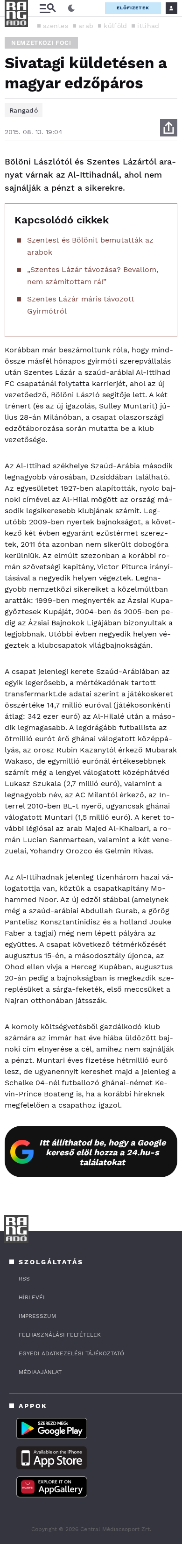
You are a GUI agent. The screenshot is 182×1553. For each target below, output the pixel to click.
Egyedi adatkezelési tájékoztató (71, 1353)
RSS (24, 1278)
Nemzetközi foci (41, 42)
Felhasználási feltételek (60, 1334)
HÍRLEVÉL (32, 1297)
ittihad (148, 25)
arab (85, 25)
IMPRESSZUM (37, 1316)
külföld (115, 25)
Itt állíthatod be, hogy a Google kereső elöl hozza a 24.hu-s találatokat (102, 1152)
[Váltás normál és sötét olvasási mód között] (71, 8)
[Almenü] (47, 8)
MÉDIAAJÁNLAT (40, 1372)
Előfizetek (133, 7)
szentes (55, 25)
